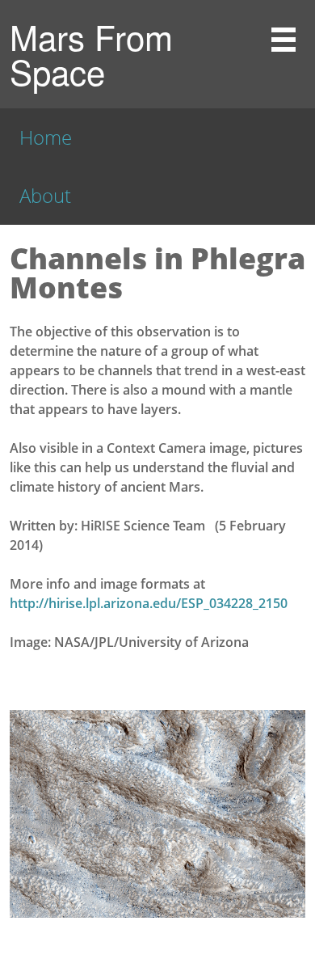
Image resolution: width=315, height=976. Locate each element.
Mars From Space (91, 53)
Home (45, 137)
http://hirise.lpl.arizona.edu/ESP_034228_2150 (149, 603)
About (45, 195)
